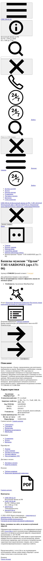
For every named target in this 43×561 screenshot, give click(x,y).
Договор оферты (10, 454)
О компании (9, 438)
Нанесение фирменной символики (18, 302)
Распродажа (9, 428)
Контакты (8, 442)
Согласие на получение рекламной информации (17, 521)
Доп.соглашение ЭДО (12, 456)
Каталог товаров (7, 224)
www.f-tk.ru (9, 531)
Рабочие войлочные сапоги (14, 252)
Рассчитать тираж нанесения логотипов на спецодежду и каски (21, 303)
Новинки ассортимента (13, 430)
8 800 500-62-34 (6, 19)
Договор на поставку (12, 452)
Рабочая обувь (9, 249)
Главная (7, 245)
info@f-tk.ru (9, 507)
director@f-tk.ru (10, 510)
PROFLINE (9, 432)
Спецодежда (9, 424)
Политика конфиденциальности (12, 519)
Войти (33, 120)
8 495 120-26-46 (10, 501)
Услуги (7, 440)
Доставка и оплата (11, 463)
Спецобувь (8, 426)
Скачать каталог (17, 421)
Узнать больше (6, 559)
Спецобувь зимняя (11, 251)
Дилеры (7, 449)
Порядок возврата (11, 464)
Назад (3, 226)
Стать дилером (10, 450)
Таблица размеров (23, 321)
